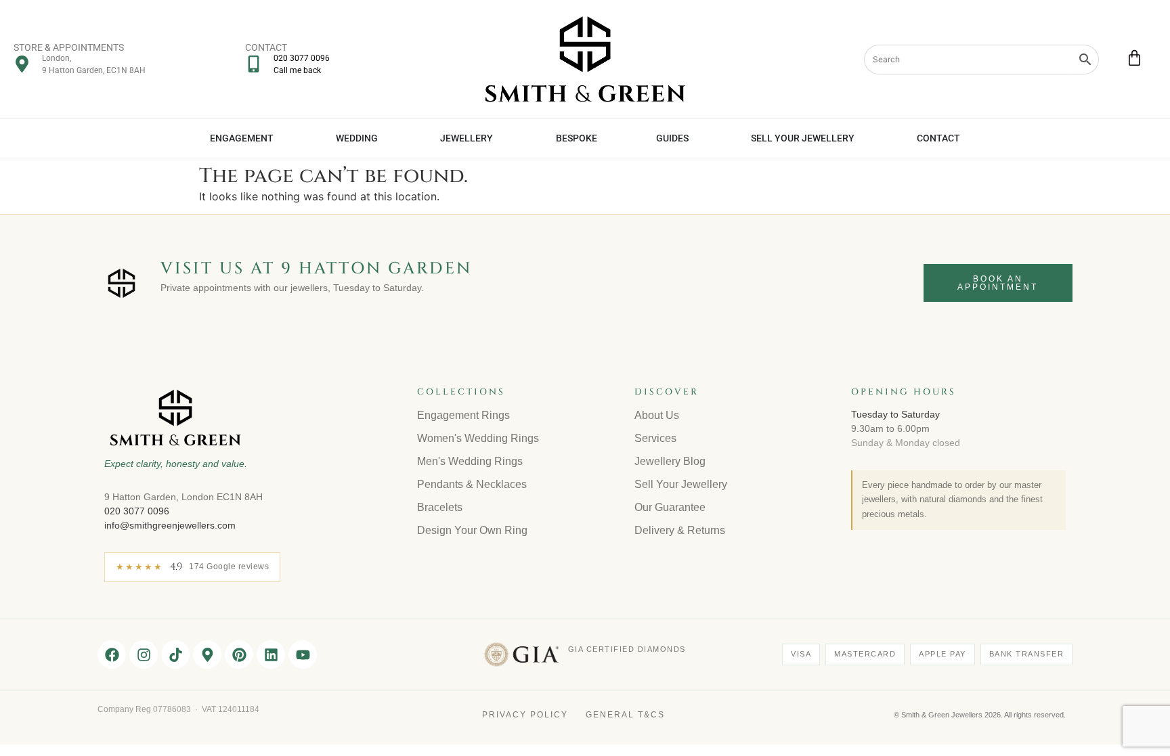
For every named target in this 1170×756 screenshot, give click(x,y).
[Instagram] (143, 654)
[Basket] (1134, 58)
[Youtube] (302, 654)
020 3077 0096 (136, 511)
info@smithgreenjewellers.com (170, 525)
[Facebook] (112, 654)
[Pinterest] (239, 654)
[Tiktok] (175, 654)
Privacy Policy (525, 715)
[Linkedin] (271, 654)
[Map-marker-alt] (207, 654)
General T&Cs (625, 715)
